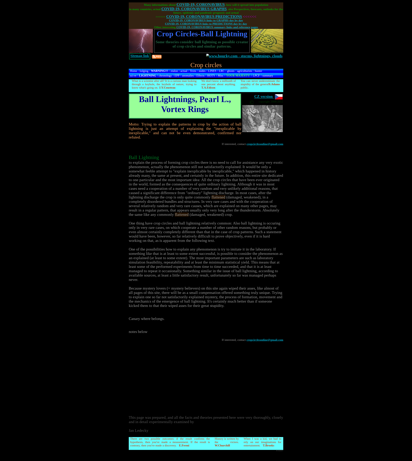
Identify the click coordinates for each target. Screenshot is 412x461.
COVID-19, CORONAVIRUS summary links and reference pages (217, 27)
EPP (176, 75)
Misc (221, 75)
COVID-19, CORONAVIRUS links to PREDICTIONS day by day (206, 23)
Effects (200, 75)
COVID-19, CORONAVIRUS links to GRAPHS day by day (206, 20)
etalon (174, 70)
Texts (193, 70)
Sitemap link (139, 56)
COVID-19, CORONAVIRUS (201, 4)
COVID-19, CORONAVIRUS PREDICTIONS (204, 16)
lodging (144, 70)
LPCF (256, 75)
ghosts (230, 70)
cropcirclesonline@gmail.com (265, 144)
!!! (159, 70)
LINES (212, 70)
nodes (202, 70)
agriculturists (244, 70)
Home (133, 70)
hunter (258, 70)
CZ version (264, 96)
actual (183, 70)
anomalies (188, 75)
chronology (165, 75)
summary (267, 75)
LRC (222, 70)
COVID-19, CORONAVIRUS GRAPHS (194, 9)
